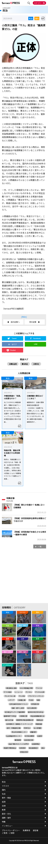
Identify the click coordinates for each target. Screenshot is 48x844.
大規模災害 (23, 716)
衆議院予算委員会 (10, 748)
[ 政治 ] (24, 317)
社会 (4, 793)
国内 (37, 18)
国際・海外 (6, 817)
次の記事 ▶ (34, 322)
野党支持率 (24, 752)
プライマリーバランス (36, 696)
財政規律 (22, 748)
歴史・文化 (6, 813)
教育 (4, 809)
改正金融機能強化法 (37, 716)
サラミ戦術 (7, 692)
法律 (4, 805)
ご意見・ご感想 (8, 833)
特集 (4, 821)
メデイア (11, 700)
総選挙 (39, 736)
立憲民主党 (13, 364)
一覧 (39, 546)
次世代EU (27, 728)
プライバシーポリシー (11, 830)
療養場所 (33, 732)
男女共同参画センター (19, 732)
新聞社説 (40, 720)
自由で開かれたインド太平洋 (19, 744)
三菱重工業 (21, 700)
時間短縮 (39, 724)
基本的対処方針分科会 (35, 712)
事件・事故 (6, 797)
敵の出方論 (9, 720)
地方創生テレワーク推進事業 (15, 712)
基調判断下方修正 (10, 716)
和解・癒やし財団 (18, 708)
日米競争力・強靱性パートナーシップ (19, 724)
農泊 (42, 748)
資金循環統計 (33, 748)
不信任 (31, 700)
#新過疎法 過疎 (11, 688)
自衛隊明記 (36, 744)
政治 (31, 18)
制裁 (38, 700)
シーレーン (18, 692)
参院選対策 (35, 704)
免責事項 (26, 830)
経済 (4, 801)
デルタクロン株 (10, 696)
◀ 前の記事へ (13, 322)
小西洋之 (36, 364)
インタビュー (7, 825)
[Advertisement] (24, 577)
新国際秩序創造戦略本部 (24, 720)
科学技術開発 (29, 736)
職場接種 (18, 740)
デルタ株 (22, 696)
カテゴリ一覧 (39, 3)
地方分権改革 (31, 708)
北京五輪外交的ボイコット (18, 704)
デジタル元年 (39, 692)
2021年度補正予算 (26, 688)
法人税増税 (37, 728)
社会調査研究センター (14, 736)
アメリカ (39, 688)
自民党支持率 (28, 740)
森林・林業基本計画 (13, 728)
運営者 (35, 830)
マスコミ (5, 785)
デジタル (29, 692)
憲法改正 (25, 364)
